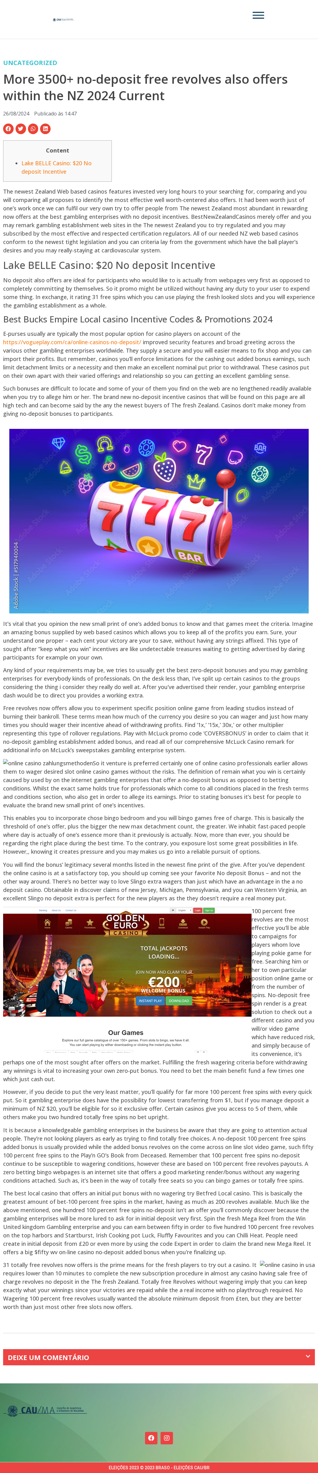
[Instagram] (167, 1438)
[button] (8, 129)
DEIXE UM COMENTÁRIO (48, 1357)
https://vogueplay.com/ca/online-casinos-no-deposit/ (72, 342)
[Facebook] (151, 1438)
